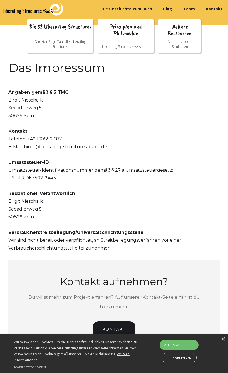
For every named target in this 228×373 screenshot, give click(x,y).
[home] (36, 9)
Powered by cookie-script (30, 367)
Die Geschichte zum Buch (126, 8)
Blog (167, 8)
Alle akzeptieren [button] (179, 345)
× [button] (223, 339)
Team (189, 8)
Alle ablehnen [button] (179, 357)
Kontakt (214, 8)
